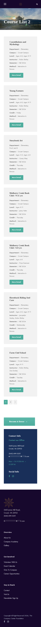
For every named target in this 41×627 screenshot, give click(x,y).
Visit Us (6, 594)
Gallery (6, 545)
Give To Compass (10, 570)
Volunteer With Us (10, 562)
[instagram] (13, 476)
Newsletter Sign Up (11, 598)
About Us (7, 537)
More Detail (16, 75)
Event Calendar (9, 566)
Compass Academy (11, 541)
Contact (7, 590)
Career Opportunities (11, 573)
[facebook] (9, 476)
